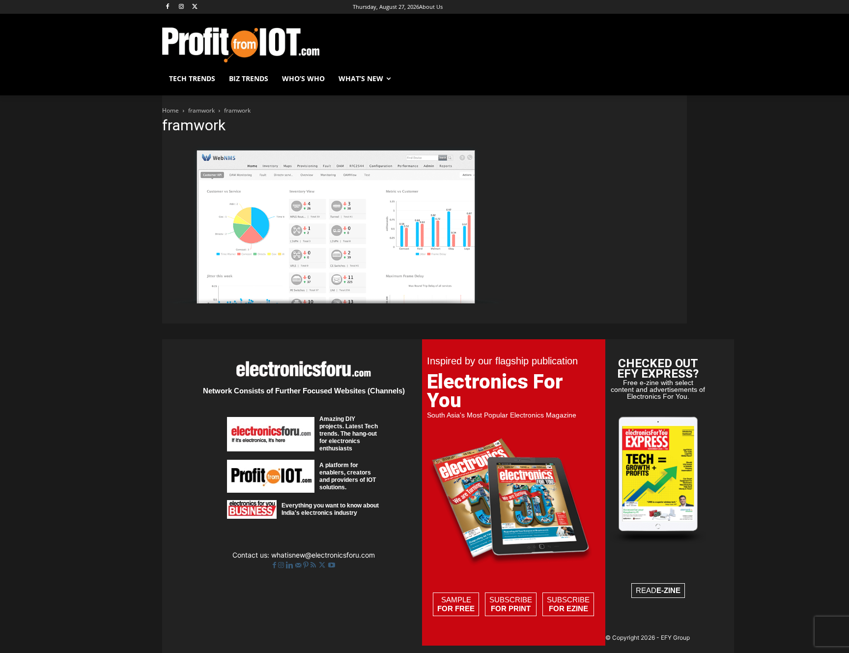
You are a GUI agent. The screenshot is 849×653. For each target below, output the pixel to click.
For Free (456, 608)
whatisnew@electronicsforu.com (323, 555)
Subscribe (510, 604)
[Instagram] (181, 7)
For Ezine (568, 608)
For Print (511, 608)
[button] (675, 78)
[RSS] (314, 565)
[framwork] (333, 301)
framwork (201, 110)
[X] (195, 7)
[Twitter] (323, 565)
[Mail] (299, 565)
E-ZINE (668, 590)
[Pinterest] (307, 565)
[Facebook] (167, 7)
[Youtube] (331, 565)
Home (170, 110)
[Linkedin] (290, 565)
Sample (456, 604)
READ (658, 590)
